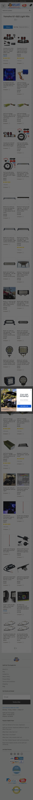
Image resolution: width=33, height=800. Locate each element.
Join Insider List (24, 406)
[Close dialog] (31, 390)
